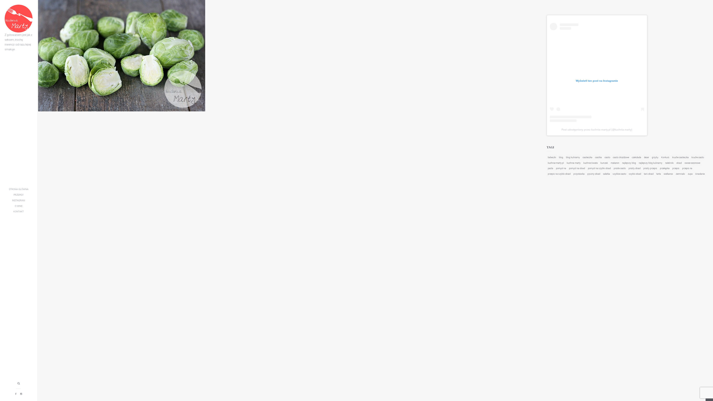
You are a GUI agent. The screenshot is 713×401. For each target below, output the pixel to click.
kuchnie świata (590, 163)
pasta (550, 168)
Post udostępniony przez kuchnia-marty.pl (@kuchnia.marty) (596, 129)
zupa (690, 174)
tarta (658, 174)
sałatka (606, 174)
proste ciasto (620, 168)
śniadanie (700, 174)
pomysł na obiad (577, 168)
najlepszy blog (629, 163)
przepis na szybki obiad (559, 174)
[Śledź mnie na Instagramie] (21, 394)
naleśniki (669, 163)
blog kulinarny (573, 157)
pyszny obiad (593, 174)
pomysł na (561, 168)
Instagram (18, 200)
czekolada (636, 157)
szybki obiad (635, 174)
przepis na (687, 168)
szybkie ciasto (619, 174)
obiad (679, 163)
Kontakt (18, 211)
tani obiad (649, 174)
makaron (615, 163)
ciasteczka (587, 157)
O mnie (18, 206)
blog (561, 157)
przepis (675, 168)
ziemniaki (680, 174)
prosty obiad (635, 168)
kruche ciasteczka (680, 157)
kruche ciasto (697, 157)
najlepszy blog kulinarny (650, 163)
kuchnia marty (574, 163)
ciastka (598, 157)
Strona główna (18, 189)
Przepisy (19, 194)
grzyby (655, 157)
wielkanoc (668, 174)
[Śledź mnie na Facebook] (16, 394)
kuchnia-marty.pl (556, 163)
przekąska (665, 168)
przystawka (579, 174)
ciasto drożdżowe (621, 157)
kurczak (604, 163)
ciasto (607, 157)
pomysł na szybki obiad (599, 168)
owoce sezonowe (692, 163)
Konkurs (665, 157)
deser (646, 157)
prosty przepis (650, 168)
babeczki (552, 157)
